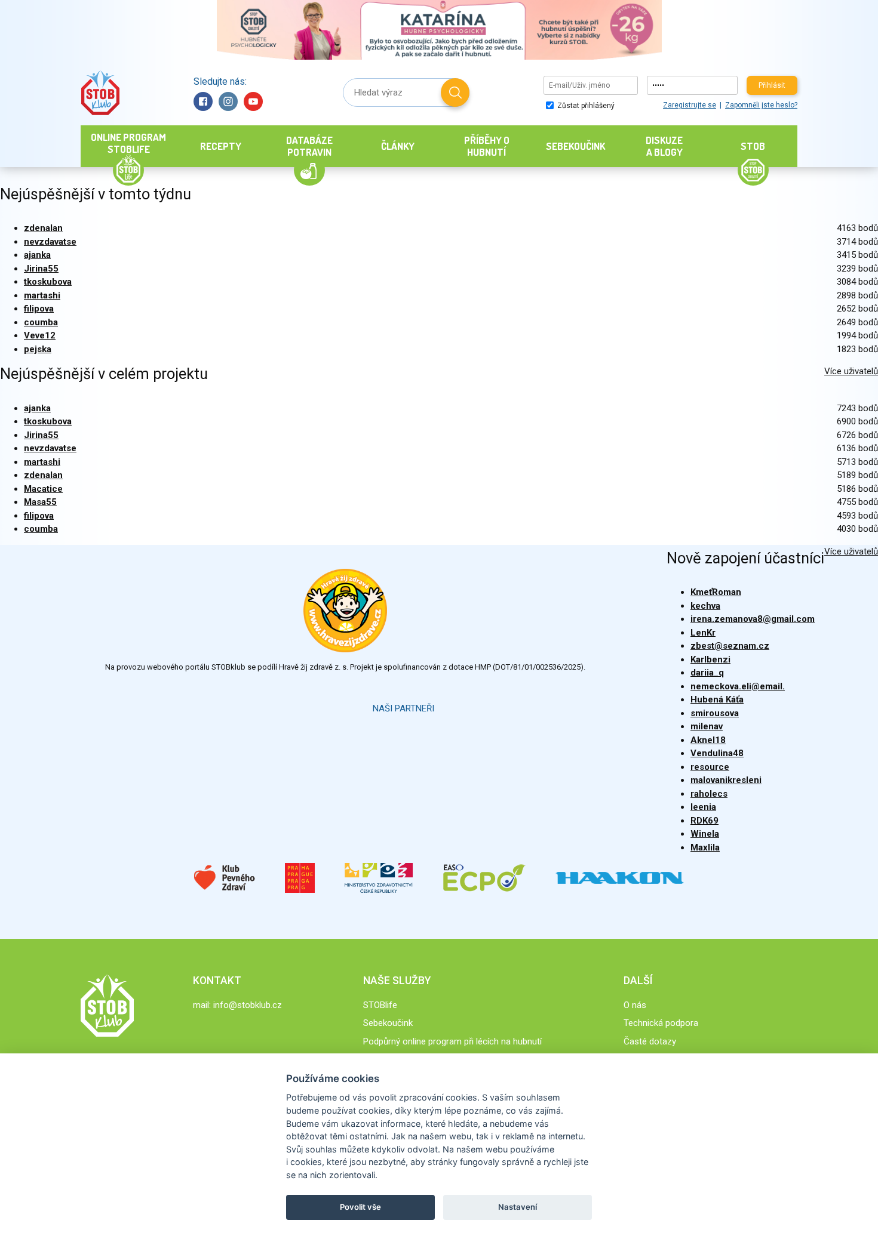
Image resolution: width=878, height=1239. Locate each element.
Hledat (455, 92)
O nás (635, 1005)
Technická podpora (661, 1023)
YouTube (253, 101)
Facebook (203, 101)
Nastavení (517, 1207)
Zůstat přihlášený (585, 105)
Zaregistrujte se (689, 105)
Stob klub (100, 92)
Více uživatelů (851, 371)
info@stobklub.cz (247, 1005)
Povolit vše (360, 1207)
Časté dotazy (650, 1041)
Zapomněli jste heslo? (761, 105)
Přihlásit (772, 85)
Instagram (228, 101)
